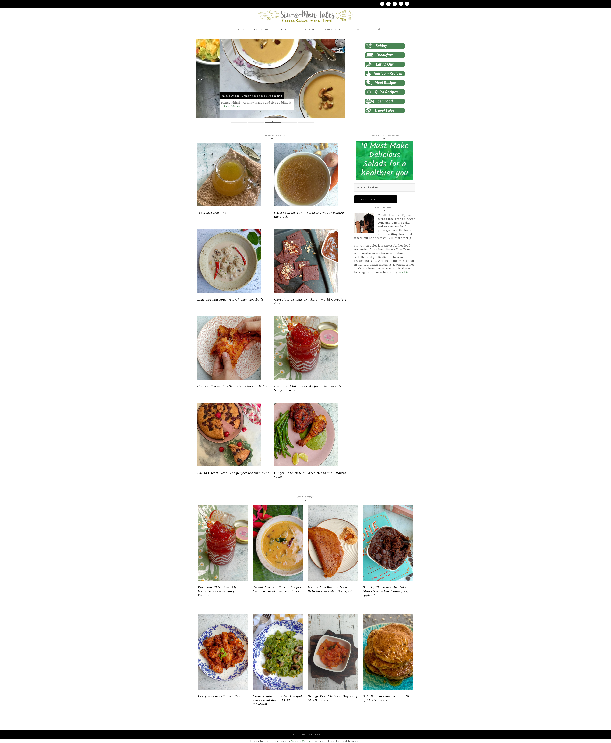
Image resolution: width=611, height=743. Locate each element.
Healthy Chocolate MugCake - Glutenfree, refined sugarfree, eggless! (386, 591)
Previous (200, 79)
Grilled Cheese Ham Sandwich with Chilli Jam (232, 386)
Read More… (407, 272)
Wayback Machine (301, 741)
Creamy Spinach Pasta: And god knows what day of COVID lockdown (277, 699)
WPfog (320, 735)
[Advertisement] (381, 313)
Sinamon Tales (305, 16)
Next (344, 79)
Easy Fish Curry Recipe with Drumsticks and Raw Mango (227, 92)
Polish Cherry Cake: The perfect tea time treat (233, 473)
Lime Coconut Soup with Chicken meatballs (230, 299)
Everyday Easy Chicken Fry (219, 696)
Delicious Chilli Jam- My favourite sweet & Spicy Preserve (217, 591)
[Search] (379, 29)
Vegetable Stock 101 (212, 212)
